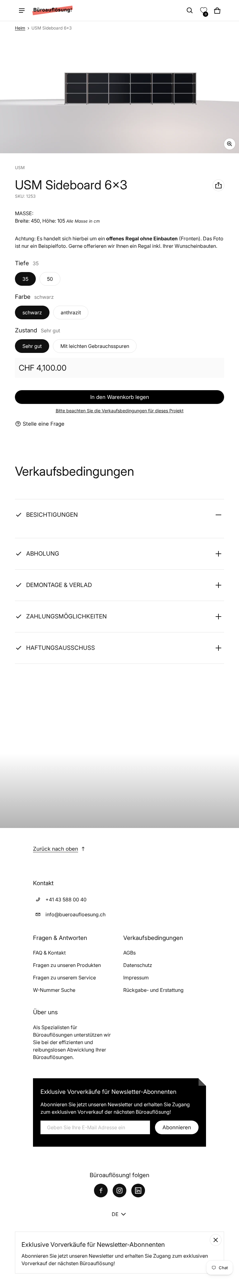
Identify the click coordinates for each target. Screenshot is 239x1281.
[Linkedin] (138, 1190)
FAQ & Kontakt (49, 953)
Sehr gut (32, 346)
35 (25, 279)
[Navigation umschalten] (22, 10)
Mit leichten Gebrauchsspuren (94, 346)
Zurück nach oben (55, 849)
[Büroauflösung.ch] (52, 10)
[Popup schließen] (215, 1240)
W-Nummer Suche (54, 990)
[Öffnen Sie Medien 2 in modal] (119, 94)
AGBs (129, 953)
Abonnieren (176, 1127)
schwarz (32, 312)
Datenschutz (137, 965)
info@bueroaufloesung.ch (75, 914)
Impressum (136, 977)
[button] (190, 10)
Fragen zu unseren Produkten (67, 965)
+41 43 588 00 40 (66, 899)
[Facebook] (101, 1190)
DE (115, 1214)
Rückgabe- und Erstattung (153, 990)
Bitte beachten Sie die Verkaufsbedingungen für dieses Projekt (120, 410)
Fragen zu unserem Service (64, 977)
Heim (20, 27)
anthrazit (71, 312)
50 (50, 279)
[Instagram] (119, 1190)
